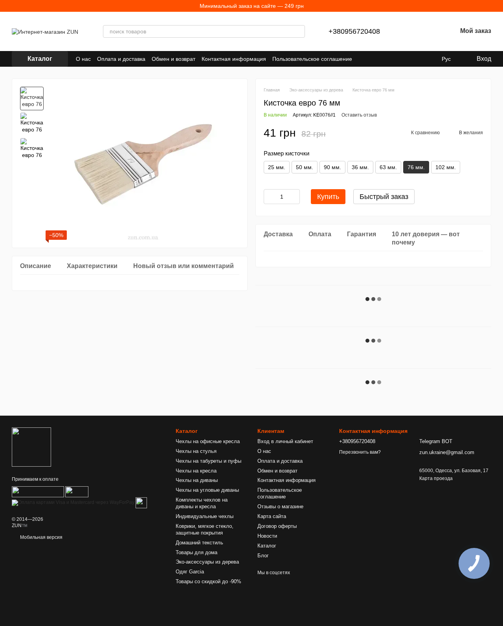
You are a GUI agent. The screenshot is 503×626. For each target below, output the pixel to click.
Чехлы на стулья (196, 451)
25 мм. (276, 167)
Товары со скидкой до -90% (208, 581)
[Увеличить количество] (293, 197)
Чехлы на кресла (196, 471)
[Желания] (430, 31)
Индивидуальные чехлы (204, 516)
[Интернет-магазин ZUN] (31, 446)
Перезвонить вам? (360, 452)
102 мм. (445, 167)
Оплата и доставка (121, 59)
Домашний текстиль (199, 543)
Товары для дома (196, 552)
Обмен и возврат (173, 59)
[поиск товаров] (298, 31)
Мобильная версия (40, 537)
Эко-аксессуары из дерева (207, 562)
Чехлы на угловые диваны (207, 490)
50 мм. (304, 167)
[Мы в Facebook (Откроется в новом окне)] (382, 59)
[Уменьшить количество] (269, 197)
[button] (496, 6)
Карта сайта (271, 516)
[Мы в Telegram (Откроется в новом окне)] (410, 59)
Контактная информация (234, 59)
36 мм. (360, 167)
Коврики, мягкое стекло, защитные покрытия (204, 529)
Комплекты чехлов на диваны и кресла (202, 503)
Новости (267, 536)
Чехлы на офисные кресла (208, 441)
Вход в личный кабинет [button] (285, 441)
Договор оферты (277, 526)
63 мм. (388, 167)
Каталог (266, 546)
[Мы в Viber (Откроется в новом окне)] (420, 59)
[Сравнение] (410, 31)
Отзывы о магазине (280, 506)
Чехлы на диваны (197, 480)
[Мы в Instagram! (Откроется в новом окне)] (401, 59)
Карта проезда (436, 478)
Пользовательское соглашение (312, 59)
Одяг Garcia (190, 572)
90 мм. (332, 167)
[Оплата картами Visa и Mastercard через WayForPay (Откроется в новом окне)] (73, 502)
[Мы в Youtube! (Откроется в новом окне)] (391, 59)
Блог (263, 555)
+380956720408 (354, 31)
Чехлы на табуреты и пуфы (208, 461)
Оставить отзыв (359, 115)
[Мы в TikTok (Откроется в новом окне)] (429, 59)
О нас (83, 59)
